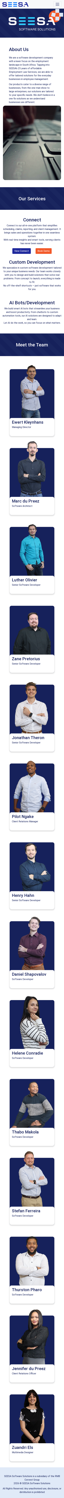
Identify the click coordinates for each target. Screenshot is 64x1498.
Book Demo (44, 251)
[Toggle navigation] (57, 4)
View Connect (21, 251)
